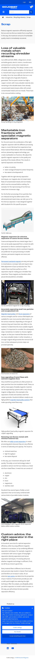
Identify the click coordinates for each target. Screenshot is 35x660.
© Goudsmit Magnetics (22, 657)
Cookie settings (17, 627)
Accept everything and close (17, 636)
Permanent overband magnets (11, 261)
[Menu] (3, 12)
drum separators (24, 314)
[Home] (9, 7)
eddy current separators (18, 441)
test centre (11, 576)
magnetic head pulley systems (19, 400)
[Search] (31, 12)
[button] (17, 604)
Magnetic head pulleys (8, 314)
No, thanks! (17, 632)
